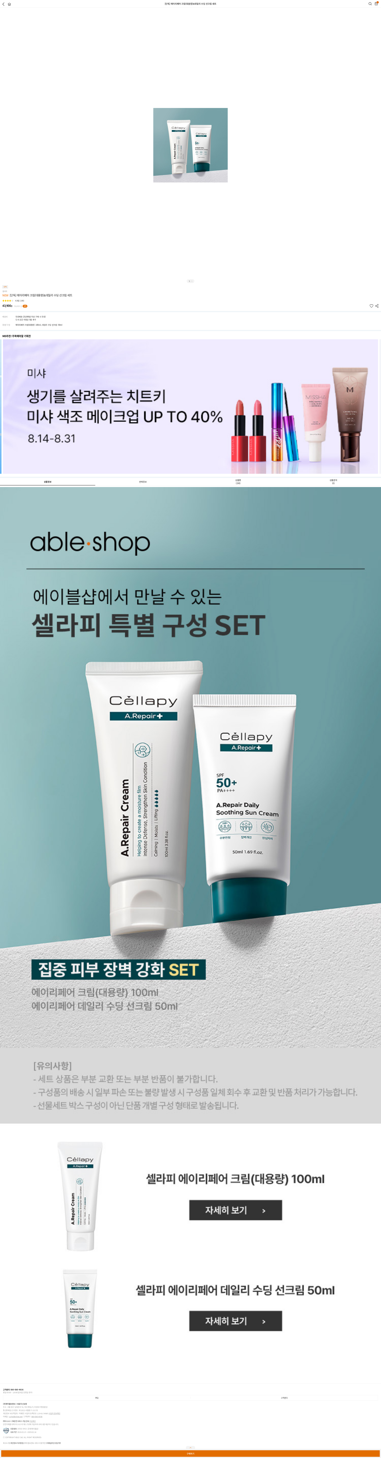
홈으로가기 (9, 4)
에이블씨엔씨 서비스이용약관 (35, 1443)
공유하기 (377, 306)
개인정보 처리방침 (16, 1443)
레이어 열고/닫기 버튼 (190, 1447)
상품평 (238, 482)
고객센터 (284, 1397)
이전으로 (3, 4)
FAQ (97, 1397)
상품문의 (333, 482)
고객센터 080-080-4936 (13, 1389)
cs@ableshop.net (16, 1416)
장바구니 (376, 4)
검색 (370, 4)
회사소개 (6, 1443)
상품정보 (47, 481)
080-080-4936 (36, 1416)
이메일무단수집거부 (54, 1443)
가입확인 (32, 1421)
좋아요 (371, 306)
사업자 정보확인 (54, 1413)
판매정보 (143, 481)
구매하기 (190, 1453)
